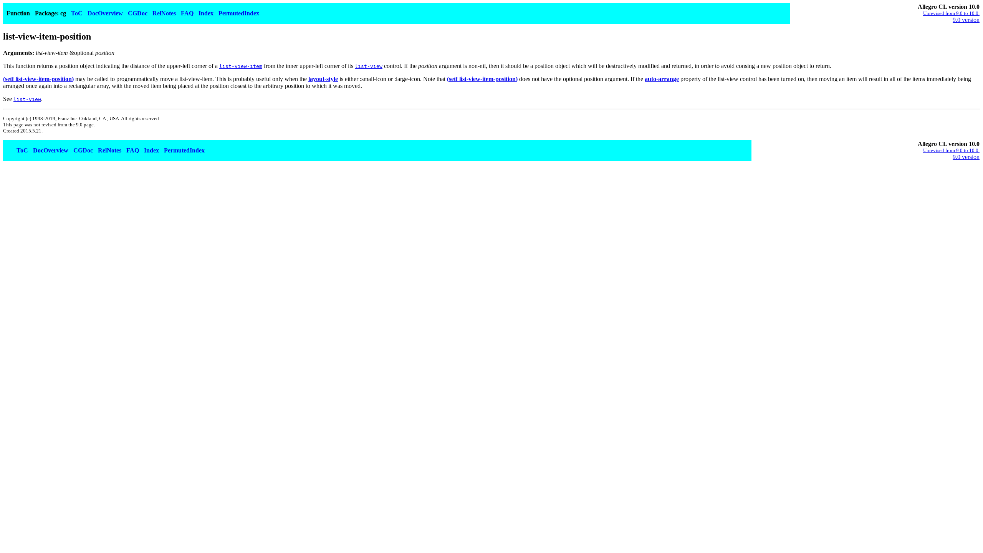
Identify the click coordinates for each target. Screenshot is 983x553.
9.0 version (966, 20)
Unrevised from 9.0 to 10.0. (951, 13)
